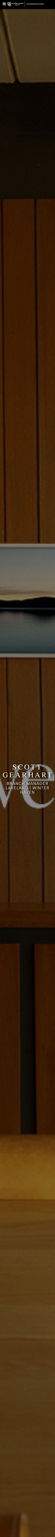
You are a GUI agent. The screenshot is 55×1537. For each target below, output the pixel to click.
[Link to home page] (15, 4)
